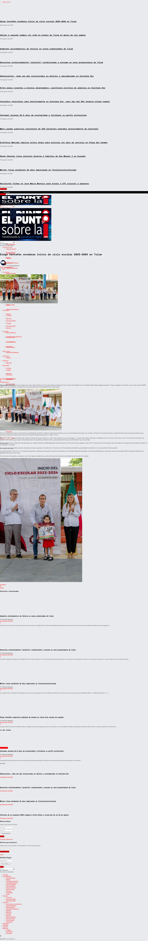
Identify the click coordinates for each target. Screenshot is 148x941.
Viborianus (9, 922)
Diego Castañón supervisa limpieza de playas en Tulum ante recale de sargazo (32, 717)
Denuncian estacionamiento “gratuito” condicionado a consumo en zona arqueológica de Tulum (51, 62)
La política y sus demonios (14, 336)
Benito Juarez (10, 889)
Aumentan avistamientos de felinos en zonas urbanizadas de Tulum (36, 48)
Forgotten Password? (6, 839)
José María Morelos (11, 268)
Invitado (8, 368)
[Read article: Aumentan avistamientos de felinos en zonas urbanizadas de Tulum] (74, 603)
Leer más (2, 763)
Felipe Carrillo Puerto (12, 881)
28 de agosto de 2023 (6, 267)
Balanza (8, 357)
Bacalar (8, 257)
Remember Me (6, 833)
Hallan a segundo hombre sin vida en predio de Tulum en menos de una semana (43, 35)
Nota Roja (6, 923)
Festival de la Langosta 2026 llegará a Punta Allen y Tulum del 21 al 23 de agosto (34, 815)
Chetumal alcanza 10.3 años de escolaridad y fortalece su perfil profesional (43, 115)
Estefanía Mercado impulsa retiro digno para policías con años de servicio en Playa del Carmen (54, 142)
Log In (1, 854)
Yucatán (8, 930)
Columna (5, 331)
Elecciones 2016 (10, 321)
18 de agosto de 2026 (6, 722)
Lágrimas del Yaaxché (12, 309)
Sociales (5, 925)
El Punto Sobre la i (14, 265)
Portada (5, 875)
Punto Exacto (10, 920)
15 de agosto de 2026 (6, 818)
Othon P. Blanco (3, 747)
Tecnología (6, 192)
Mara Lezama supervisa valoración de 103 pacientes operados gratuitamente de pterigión (49, 128)
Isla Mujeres (9, 892)
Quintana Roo (7, 247)
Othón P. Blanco (10, 252)
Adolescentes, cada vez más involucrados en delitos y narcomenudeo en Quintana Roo (47, 76)
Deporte (5, 361)
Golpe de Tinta (10, 384)
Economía (9, 431)
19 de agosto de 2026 (6, 688)
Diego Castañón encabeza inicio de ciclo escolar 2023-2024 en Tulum (38, 21)
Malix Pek (9, 363)
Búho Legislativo (11, 332)
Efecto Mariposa (11, 342)
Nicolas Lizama (10, 305)
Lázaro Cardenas (11, 273)
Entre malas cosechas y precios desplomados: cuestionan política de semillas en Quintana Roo (52, 87)
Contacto (3, 194)
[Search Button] (13, 206)
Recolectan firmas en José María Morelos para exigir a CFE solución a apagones (44, 183)
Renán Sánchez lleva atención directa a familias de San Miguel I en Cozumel (43, 156)
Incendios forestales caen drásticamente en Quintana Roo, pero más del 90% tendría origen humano (55, 101)
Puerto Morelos (10, 244)
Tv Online (9, 315)
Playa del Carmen (11, 249)
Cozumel (8, 891)
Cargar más (3, 189)
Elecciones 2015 (10, 326)
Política (6, 310)
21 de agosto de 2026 (6, 621)
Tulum (8, 305)
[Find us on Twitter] (0, 206)
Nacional (5, 928)
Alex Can (8, 373)
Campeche (9, 931)
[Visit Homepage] (25, 203)
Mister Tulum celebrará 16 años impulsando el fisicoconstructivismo (38, 169)
